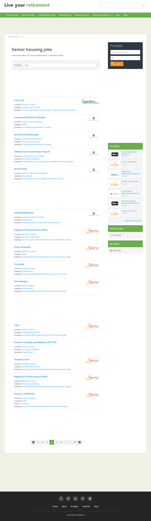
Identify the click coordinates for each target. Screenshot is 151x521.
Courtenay (26, 156)
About (64, 506)
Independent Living (46, 15)
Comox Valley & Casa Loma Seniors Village (39, 161)
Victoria (25, 122)
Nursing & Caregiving (30, 159)
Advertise (86, 506)
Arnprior (25, 268)
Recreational (27, 176)
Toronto (25, 104)
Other (24, 124)
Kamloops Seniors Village (33, 222)
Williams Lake (27, 173)
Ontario (32, 104)
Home (55, 506)
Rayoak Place (28, 352)
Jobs (118, 15)
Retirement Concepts (43, 127)
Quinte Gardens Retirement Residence (38, 240)
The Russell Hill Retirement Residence (38, 110)
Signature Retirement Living (65, 110)
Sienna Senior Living (62, 240)
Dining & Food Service (31, 107)
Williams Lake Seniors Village (34, 179)
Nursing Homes (82, 15)
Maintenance (27, 220)
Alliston (25, 286)
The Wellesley (28, 127)
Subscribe (116, 250)
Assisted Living (28, 15)
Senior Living (12, 15)
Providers (74, 506)
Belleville (25, 234)
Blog (126, 15)
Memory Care (65, 15)
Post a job (116, 235)
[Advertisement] (75, 26)
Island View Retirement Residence (36, 274)
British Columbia (35, 122)
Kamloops (26, 217)
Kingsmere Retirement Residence (36, 291)
